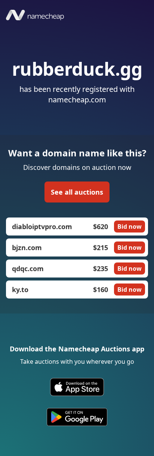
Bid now (129, 226)
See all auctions (77, 192)
